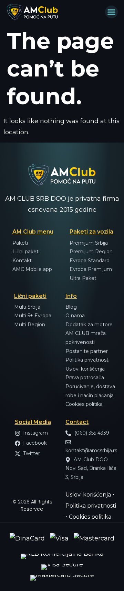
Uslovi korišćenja (85, 369)
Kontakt (22, 260)
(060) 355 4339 (91, 433)
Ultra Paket (83, 278)
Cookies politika (84, 404)
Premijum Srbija (89, 243)
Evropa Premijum (91, 269)
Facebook (35, 443)
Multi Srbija (27, 307)
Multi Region (29, 324)
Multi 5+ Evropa (32, 315)
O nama (75, 315)
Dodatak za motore (89, 324)
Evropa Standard (90, 260)
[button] (111, 12)
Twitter (31, 453)
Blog (71, 307)
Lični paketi (26, 251)
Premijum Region (91, 251)
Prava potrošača (84, 377)
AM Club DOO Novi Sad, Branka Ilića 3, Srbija (90, 468)
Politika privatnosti (87, 360)
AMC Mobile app (32, 269)
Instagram (35, 433)
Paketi (20, 243)
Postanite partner (86, 351)
